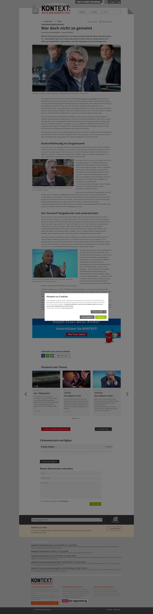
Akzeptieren (100, 317)
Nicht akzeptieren (87, 317)
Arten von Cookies (98, 312)
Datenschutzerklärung (67, 308)
